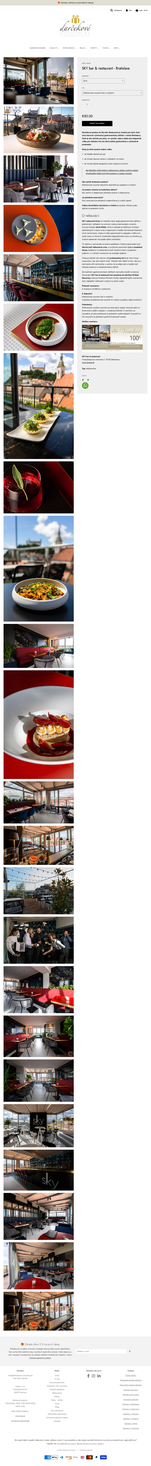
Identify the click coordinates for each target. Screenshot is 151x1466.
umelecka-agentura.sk (20, 1421)
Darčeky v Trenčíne (131, 1428)
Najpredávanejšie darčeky (131, 1380)
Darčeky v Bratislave (130, 1404)
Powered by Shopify (86, 1450)
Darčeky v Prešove (130, 1419)
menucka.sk (20, 1416)
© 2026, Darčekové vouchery (66, 1450)
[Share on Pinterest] (88, 379)
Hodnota (85, 76)
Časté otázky (130, 1375)
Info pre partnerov (57, 1382)
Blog (57, 1407)
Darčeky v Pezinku (130, 1414)
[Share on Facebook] (83, 379)
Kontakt (57, 1421)
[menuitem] (38, 48)
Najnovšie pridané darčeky (131, 1385)
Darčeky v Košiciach (130, 1409)
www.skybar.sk (88, 362)
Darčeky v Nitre (130, 1423)
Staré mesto (86, 63)
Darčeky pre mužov (131, 1395)
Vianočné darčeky (130, 1399)
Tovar (57, 1403)
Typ (83, 88)
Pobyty (57, 1396)
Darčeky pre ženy (131, 1390)
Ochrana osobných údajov (40, 1358)
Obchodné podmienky (57, 1414)
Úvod (57, 1375)
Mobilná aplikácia (57, 1389)
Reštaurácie (57, 1393)
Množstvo (86, 100)
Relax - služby (57, 1400)
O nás (57, 1379)
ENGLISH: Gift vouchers (57, 1386)
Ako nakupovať (57, 1410)
